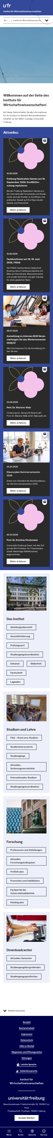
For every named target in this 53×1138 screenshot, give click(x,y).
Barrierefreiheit (26, 1028)
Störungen (27, 1058)
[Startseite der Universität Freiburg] (7, 5)
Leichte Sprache (28, 1064)
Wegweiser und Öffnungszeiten (26, 1052)
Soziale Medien (26, 1118)
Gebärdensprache (28, 1071)
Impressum (26, 1034)
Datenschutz (27, 1040)
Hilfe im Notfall (26, 1046)
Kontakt (27, 1022)
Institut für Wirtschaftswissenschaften (22, 11)
